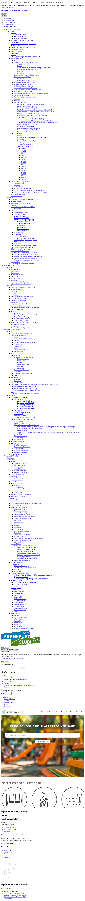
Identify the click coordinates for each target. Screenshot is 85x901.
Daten (16, 595)
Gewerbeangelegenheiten (19, 507)
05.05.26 (23, 154)
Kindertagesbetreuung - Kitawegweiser (23, 287)
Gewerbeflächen (16, 544)
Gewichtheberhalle (23, 364)
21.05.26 (23, 170)
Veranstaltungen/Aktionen (22, 319)
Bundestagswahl (22, 221)
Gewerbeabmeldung (20, 513)
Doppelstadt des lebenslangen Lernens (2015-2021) (37, 121)
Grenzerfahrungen (20, 143)
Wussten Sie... (15, 443)
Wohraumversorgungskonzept (27, 80)
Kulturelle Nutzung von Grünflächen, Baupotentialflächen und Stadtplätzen (34, 384)
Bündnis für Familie (17, 309)
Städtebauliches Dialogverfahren (27, 69)
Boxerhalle (20, 362)
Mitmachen (20, 71)
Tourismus (10, 458)
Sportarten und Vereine (21, 370)
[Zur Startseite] (20, 646)
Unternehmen (15, 564)
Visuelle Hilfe (4, 649)
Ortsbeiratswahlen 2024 (21, 218)
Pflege (12, 392)
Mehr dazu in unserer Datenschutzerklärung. (16, 10)
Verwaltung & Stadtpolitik (12, 29)
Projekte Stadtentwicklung (22, 95)
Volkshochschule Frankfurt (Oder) (21, 284)
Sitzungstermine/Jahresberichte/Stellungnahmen (29, 315)
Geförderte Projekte (20, 102)
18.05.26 (23, 168)
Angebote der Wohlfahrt (18, 300)
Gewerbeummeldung (20, 511)
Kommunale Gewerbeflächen (23, 546)
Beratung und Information (19, 298)
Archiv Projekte (22, 117)
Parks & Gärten (18, 487)
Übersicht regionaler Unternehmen (25, 568)
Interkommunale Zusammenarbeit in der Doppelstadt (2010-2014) (41, 123)
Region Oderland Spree (21, 577)
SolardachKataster (16, 580)
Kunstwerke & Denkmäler (22, 489)
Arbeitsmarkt (18, 623)
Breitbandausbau (16, 505)
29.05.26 (23, 176)
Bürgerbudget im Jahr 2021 (25, 406)
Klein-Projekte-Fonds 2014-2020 (27, 108)
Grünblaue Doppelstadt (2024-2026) (28, 128)
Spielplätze (7, 706)
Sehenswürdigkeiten (17, 483)
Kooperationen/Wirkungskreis (23, 317)
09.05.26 (23, 159)
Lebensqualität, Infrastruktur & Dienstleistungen (32, 137)
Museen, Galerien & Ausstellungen (24, 342)
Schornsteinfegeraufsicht (22, 535)
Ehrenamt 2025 (22, 438)
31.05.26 (23, 179)
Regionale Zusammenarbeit (19, 573)
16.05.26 (23, 165)
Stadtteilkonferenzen (20, 423)
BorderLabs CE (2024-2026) (25, 126)
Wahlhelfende (18, 232)
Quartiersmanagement (18, 441)
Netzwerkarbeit (19, 352)
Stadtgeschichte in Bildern (22, 450)
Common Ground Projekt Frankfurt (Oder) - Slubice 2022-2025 (36, 112)
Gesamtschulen (15, 271)
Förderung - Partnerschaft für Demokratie (27, 260)
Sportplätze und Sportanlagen (23, 373)
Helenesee (17, 491)
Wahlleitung (17, 242)
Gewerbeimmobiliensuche (22, 560)
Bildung (19, 135)
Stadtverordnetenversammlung (20, 203)
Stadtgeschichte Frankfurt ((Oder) (24, 628)
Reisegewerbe (18, 537)
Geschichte (17, 381)
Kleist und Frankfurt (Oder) (22, 447)
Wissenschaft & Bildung (21, 617)
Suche (2, 668)
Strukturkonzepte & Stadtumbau (24, 82)
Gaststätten (17, 533)
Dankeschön (18, 410)
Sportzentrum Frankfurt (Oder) (23, 357)
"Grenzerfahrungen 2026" (25, 146)
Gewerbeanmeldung (20, 509)
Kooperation (18, 134)
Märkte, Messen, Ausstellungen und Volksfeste (28, 538)
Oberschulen (15, 273)
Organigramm (15, 53)
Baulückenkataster (20, 599)
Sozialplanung (15, 326)
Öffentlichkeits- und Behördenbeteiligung (27, 425)
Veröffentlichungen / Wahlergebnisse (25, 240)
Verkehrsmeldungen (20, 38)
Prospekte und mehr (20, 472)
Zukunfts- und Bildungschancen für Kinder (24, 322)
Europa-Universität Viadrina (19, 282)
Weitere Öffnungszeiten (8, 843)
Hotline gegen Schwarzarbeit (23, 518)
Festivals (16, 341)
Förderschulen (15, 278)
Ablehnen (3, 13)
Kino (15, 348)
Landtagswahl (21, 227)
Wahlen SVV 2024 (19, 214)
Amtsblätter (17, 209)
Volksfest (17, 526)
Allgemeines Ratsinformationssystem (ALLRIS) (25, 199)
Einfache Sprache (13, 649)
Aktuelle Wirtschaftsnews (18, 500)
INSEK (16, 60)
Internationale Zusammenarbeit (21, 181)
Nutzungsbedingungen (21, 608)
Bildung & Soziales (9, 265)
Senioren (13, 311)
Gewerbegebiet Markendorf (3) (26, 551)
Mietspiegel (20, 79)
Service (13, 461)
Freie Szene (17, 346)
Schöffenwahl (21, 236)
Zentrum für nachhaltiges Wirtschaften (26, 62)
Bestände (17, 379)
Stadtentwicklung (16, 58)
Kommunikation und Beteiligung (27, 141)
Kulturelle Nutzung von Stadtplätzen (25, 388)
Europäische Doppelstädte (22, 188)
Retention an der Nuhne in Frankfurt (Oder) (27, 90)
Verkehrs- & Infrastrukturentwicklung (25, 88)
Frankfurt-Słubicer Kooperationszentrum (23, 97)
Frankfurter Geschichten (18, 496)
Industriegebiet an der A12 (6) (26, 557)
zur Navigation (8, 24)
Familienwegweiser (16, 289)
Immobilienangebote (17, 562)
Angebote (10, 331)
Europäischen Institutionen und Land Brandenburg (30, 190)
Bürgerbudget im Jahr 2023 (25, 403)
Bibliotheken (18, 344)
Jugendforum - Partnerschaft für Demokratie (28, 256)
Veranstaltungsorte (17, 478)
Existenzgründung (16, 588)
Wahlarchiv (17, 243)
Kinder (16, 291)
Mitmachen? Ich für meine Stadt (20, 397)
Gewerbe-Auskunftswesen (22, 515)
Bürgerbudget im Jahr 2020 (25, 408)
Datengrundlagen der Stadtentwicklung (26, 75)
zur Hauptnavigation (10, 22)
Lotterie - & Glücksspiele (21, 531)
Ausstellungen (18, 522)
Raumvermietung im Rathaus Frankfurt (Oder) (25, 394)
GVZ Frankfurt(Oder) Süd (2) (26, 549)
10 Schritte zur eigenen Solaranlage (25, 582)
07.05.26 (23, 156)
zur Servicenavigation (10, 26)
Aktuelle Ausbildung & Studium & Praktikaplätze (26, 57)
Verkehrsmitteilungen (17, 474)
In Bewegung (18, 467)
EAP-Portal (17, 520)
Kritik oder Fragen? (20, 610)
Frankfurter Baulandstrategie (23, 91)
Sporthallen (17, 372)
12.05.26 (23, 161)
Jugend (16, 293)
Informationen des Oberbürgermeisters (23, 44)
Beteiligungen (11, 395)
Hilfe (15, 612)
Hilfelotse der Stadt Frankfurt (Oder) (22, 297)
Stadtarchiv (14, 377)
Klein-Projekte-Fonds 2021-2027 (27, 130)
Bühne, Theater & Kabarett (22, 339)
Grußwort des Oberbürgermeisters (22, 40)
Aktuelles (13, 33)
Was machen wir (19, 183)
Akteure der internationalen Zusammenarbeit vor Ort (30, 192)
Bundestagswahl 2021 (27, 223)
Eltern (16, 295)
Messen (16, 615)
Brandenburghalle (23, 359)
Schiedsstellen (15, 262)
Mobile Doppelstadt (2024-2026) (27, 124)
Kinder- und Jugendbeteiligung (23, 419)
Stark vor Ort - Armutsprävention (21, 328)
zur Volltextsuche (9, 20)
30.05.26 (23, 178)
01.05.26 (23, 152)
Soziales (9, 286)
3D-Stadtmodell (19, 591)
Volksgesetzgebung (23, 231)
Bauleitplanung (22, 430)
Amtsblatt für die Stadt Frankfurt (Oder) (23, 207)
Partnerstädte (18, 187)
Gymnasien (14, 276)
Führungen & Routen (20, 463)
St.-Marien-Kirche (19, 485)
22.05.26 (23, 172)
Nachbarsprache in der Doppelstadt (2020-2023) (32, 104)
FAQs (15, 586)
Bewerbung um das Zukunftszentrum (22, 264)
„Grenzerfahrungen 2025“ (25, 145)
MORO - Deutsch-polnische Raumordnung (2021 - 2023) (34, 110)
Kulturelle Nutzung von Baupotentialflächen (27, 390)
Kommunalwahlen (23, 229)
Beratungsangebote (17, 383)
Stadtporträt (15, 42)
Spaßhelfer (20, 421)
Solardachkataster (19, 601)
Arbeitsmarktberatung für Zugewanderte (27, 308)
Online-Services (15, 46)
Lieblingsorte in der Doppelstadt (21, 494)
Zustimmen (4, 15)
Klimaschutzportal (16, 454)
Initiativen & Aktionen (20, 416)
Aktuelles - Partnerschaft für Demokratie (26, 253)
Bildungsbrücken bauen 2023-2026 (28, 113)
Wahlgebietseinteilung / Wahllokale (25, 245)
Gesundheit (14, 302)
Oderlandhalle (21, 361)
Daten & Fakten (15, 613)
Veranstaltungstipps (20, 471)
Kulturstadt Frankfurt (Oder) (19, 335)
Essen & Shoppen (19, 469)
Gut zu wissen (18, 439)
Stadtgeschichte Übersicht (22, 452)
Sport (12, 353)
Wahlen (13, 210)
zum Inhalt (7, 19)
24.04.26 (23, 150)
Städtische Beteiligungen (21, 566)
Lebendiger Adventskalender (26, 417)
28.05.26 (23, 174)
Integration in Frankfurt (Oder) (20, 304)
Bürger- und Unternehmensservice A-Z (23, 47)
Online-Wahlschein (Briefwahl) (23, 247)
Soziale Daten (18, 626)
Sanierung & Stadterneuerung (23, 86)
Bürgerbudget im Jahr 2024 (25, 401)
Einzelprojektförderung (21, 350)
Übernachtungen (19, 465)
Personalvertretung (17, 196)
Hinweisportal (18, 414)
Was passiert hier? (23, 64)
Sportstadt (17, 355)
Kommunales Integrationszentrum (21, 306)
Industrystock (18, 571)
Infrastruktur (18, 619)
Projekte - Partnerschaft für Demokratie (26, 258)
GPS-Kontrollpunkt (20, 606)
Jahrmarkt (17, 524)
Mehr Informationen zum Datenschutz (13, 658)
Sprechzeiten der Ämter (18, 194)
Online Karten (18, 593)
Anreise (13, 460)
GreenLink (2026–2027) (24, 132)
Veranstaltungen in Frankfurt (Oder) (22, 333)
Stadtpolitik (10, 198)
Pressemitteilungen (20, 35)
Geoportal (14, 590)
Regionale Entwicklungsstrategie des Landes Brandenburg (32, 579)
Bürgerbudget (18, 399)
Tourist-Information (17, 480)
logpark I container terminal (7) (27, 558)
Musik (16, 337)
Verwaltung (10, 31)
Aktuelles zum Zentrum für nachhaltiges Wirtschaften (34, 68)
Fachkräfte (17, 621)
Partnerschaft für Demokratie (20, 251)
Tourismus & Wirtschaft (11, 456)
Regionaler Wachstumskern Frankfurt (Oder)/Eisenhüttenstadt (33, 575)
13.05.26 (23, 163)
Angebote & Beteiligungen (12, 330)
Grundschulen (15, 269)
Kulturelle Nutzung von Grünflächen (25, 386)
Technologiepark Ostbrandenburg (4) (29, 553)
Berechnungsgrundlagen (21, 584)
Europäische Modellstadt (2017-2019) (32, 119)
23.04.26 (23, 148)
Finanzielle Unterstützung (22, 412)
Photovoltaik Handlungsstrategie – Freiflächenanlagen (31, 93)
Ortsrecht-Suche (16, 201)
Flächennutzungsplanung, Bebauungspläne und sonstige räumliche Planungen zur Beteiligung (46, 427)
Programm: (20, 73)
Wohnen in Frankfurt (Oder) (22, 77)
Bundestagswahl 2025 (21, 212)
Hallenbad (17, 375)
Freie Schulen (15, 280)
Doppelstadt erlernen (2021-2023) (27, 106)
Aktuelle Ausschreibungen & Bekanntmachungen (26, 504)
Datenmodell (18, 597)
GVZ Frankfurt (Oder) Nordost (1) (27, 547)
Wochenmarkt (18, 529)
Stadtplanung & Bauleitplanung (24, 84)
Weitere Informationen (21, 320)
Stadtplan (14, 476)
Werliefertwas (18, 569)
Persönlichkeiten (19, 449)
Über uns (17, 99)
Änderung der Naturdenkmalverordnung (30, 428)
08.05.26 (23, 157)
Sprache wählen (5, 651)
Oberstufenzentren (17, 275)
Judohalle (20, 366)
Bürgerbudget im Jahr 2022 (25, 405)
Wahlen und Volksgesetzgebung (24, 220)
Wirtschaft (20, 139)
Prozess (19, 66)
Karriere (13, 55)
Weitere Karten (18, 602)
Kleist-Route (14, 482)
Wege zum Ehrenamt (20, 436)
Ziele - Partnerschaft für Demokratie (25, 254)
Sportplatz (20, 368)
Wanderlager (18, 527)
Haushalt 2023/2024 (20, 36)
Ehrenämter (17, 234)
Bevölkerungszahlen (20, 445)
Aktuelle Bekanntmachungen (20, 502)
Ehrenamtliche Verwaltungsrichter (28, 238)
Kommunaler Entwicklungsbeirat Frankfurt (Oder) (32, 115)
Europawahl (21, 225)
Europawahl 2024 (19, 216)
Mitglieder (17, 313)
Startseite (7, 697)
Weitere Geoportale (20, 604)
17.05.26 (23, 167)
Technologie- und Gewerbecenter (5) (28, 555)
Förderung (17, 624)
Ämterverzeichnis (16, 51)
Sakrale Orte (18, 493)
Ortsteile (13, 205)
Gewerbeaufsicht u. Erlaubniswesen (25, 516)
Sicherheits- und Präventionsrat (21, 249)
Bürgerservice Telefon (17, 49)
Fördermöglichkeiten (17, 324)
